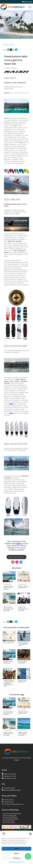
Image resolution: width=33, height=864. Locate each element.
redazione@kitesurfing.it (12, 790)
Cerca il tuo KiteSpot (10, 817)
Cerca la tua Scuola (9, 815)
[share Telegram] (16, 50)
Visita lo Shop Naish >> (16, 557)
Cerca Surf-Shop (8, 821)
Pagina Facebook (9, 774)
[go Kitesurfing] (16, 754)
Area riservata (27, 2)
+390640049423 (9, 788)
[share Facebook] (8, 50)
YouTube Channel (9, 778)
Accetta (16, 848)
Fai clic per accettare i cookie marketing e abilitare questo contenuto (16, 105)
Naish (11, 404)
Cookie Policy (12, 862)
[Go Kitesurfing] (16, 7)
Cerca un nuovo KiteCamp (12, 813)
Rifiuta (17, 853)
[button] (30, 834)
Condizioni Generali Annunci (13, 804)
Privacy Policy (20, 862)
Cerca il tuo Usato (9, 822)
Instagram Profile (9, 776)
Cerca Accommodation (11, 819)
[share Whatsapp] (14, 50)
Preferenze (16, 858)
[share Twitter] (11, 50)
